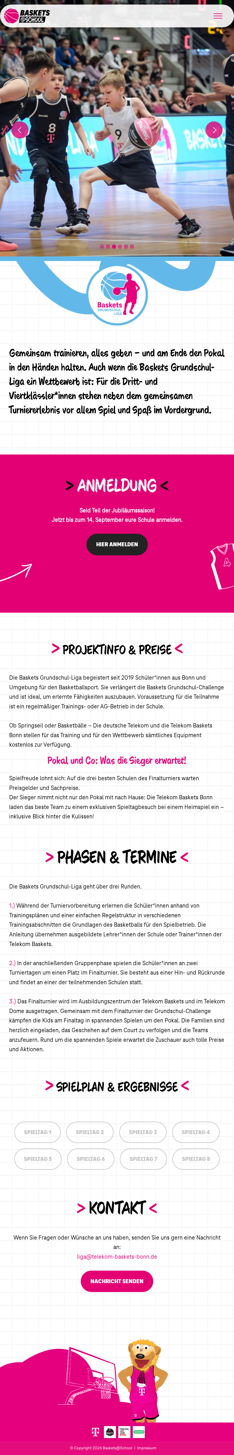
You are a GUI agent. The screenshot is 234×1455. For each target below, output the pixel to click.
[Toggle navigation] (218, 16)
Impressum (146, 1447)
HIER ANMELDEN (117, 544)
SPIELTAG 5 (38, 1159)
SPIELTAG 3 (143, 1132)
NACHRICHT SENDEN (117, 1281)
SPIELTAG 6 (91, 1159)
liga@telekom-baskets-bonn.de (117, 1256)
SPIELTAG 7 (143, 1159)
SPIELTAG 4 (196, 1132)
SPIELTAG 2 (90, 1132)
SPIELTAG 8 (196, 1159)
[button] (20, 129)
